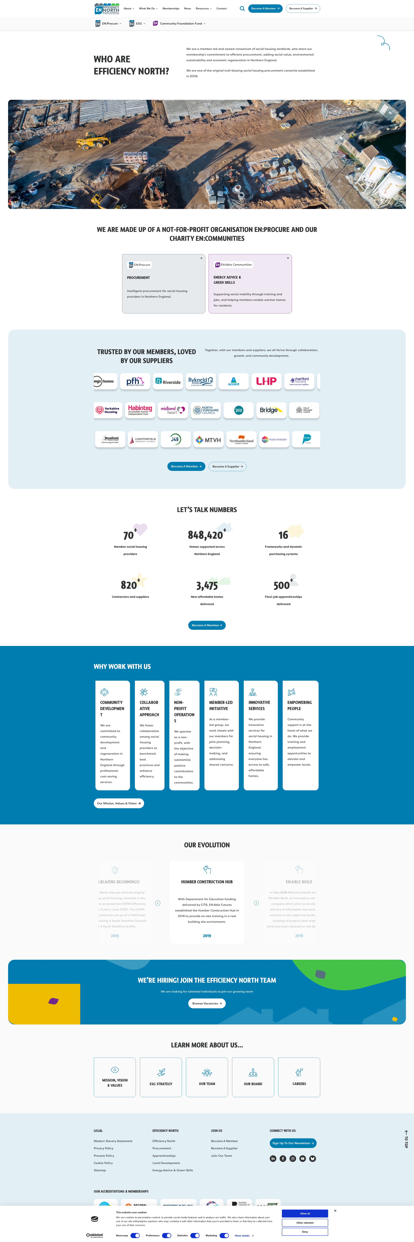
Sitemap (100, 1170)
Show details (242, 1235)
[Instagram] (292, 1158)
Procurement (162, 1148)
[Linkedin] (273, 1158)
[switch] (166, 1235)
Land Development (166, 1163)
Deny (305, 1231)
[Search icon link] (242, 8)
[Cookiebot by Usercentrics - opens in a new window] (95, 1235)
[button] (157, 903)
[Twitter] (312, 1158)
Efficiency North (164, 1141)
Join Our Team (221, 1156)
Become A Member (224, 1141)
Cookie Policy (103, 1163)
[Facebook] (283, 1158)
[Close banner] (335, 1211)
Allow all (305, 1213)
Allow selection (305, 1222)
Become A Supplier (224, 1148)
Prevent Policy (104, 1156)
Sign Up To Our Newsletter (291, 1143)
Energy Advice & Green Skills (173, 1170)
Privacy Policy (103, 1148)
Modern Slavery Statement (113, 1141)
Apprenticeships (164, 1156)
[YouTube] (302, 1158)
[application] (119, 23)
